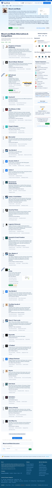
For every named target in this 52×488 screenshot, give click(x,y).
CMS (43, 35)
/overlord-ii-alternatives (6, 95)
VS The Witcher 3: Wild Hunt (42, 75)
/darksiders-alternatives (6, 395)
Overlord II (46, 21)
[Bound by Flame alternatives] (6, 210)
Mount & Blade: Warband (35, 21)
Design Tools (16, 479)
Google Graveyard (42, 472)
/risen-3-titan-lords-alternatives (8, 319)
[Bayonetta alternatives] (6, 335)
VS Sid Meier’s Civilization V (42, 87)
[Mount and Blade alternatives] (4, 10)
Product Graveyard (42, 470)
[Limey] (6, 270)
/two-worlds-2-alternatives (7, 289)
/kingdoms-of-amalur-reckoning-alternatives (10, 44)
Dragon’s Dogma (45, 23)
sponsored (47, 456)
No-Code (4, 479)
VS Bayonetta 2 (40, 86)
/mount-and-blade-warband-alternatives (9, 60)
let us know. (47, 96)
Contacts (11, 473)
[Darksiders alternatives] (6, 397)
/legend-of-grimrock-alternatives (8, 223)
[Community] (23, 3)
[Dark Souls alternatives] (6, 384)
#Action (2, 42)
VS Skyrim (39, 66)
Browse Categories (30, 464)
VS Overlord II (39, 73)
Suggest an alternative (17, 438)
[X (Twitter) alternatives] (6, 346)
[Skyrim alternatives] (6, 371)
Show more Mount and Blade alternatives (17, 433)
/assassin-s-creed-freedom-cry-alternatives (10, 236)
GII (6, 170)
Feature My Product (39, 2)
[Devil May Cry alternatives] (6, 421)
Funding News (29, 470)
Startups (13, 0)
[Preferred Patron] (6, 75)
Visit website (11, 90)
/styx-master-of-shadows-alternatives (9, 252)
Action (39, 35)
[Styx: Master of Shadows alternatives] (6, 254)
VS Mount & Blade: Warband (42, 67)
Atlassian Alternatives (43, 468)
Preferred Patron (42, 111)
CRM (2, 480)
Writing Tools (33, 480)
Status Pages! (28, 468)
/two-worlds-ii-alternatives (7, 148)
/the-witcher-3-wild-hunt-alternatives (9, 107)
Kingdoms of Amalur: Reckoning (23, 21)
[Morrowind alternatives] (6, 137)
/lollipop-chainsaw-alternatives (8, 357)
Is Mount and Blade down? (43, 102)
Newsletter (28, 473)
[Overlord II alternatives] (6, 97)
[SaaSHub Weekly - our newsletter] (21, 3)
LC (6, 359)
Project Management (41, 480)
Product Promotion (5, 473)
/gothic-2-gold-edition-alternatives (8, 195)
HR (29, 480)
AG (6, 161)
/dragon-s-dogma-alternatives (8, 125)
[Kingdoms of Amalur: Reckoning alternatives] (6, 46)
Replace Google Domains (44, 473)
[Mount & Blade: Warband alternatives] (6, 62)
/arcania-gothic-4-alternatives (8, 159)
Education (14, 482)
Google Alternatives (42, 467)
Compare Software (30, 465)
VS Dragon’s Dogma (41, 72)
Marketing (16, 480)
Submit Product (47, 2)
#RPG (6, 42)
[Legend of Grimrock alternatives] (6, 224)
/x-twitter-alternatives (6, 344)
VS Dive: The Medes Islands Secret (41, 79)
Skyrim (39, 23)
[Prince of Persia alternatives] (6, 408)
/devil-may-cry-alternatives (7, 419)
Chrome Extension (29, 467)
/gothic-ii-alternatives (6, 168)
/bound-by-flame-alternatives (7, 208)
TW (6, 291)
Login (50, 0)
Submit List (28, 472)
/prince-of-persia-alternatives (7, 406)
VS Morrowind (39, 81)
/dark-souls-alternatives (6, 382)
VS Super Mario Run (41, 83)
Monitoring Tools (4, 482)
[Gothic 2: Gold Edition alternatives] (6, 197)
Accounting (21, 480)
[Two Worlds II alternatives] (6, 150)
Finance (9, 482)
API (21, 473)
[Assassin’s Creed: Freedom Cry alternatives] (6, 238)
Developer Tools (10, 479)
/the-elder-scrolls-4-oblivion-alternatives (10, 303)
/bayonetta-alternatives (6, 333)
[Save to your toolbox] (4, 14)
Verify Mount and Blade (40, 27)
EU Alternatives (37, 95)
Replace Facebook (42, 465)
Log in (4, 448)
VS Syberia (39, 84)
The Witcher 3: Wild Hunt (16, 24)
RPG (46, 35)
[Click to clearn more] (26, 456)
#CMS (9, 42)
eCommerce (26, 480)
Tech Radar (41, 464)
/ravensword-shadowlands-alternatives (9, 180)
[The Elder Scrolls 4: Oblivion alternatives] (6, 305)
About (18, 473)
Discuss (15, 473)
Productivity (11, 480)
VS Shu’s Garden (40, 77)
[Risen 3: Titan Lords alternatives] (6, 321)
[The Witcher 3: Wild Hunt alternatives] (6, 109)
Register (47, 0)
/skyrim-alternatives (6, 369)
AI (1, 479)
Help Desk (6, 480)
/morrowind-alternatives (6, 135)
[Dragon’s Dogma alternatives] (6, 126)
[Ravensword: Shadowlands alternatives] (6, 182)
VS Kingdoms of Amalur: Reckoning (40, 70)
